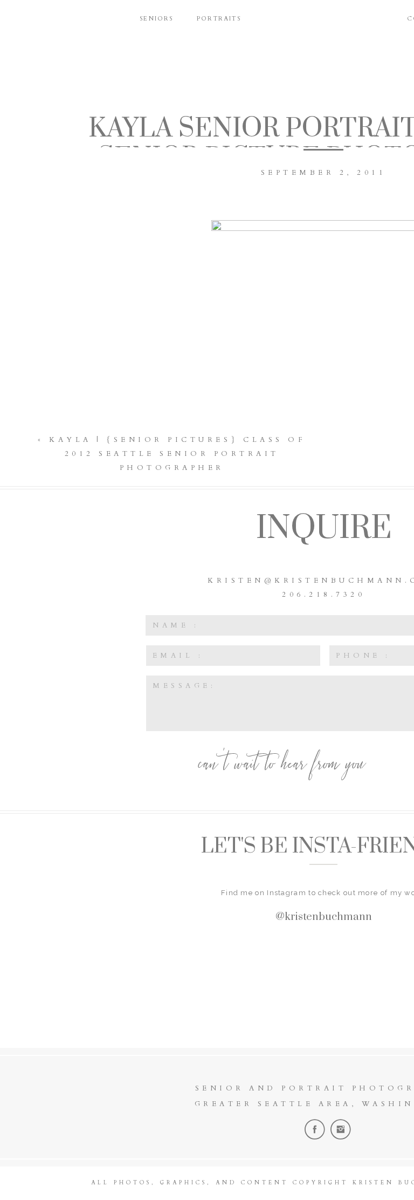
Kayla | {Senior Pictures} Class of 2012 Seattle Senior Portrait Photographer (177, 454)
